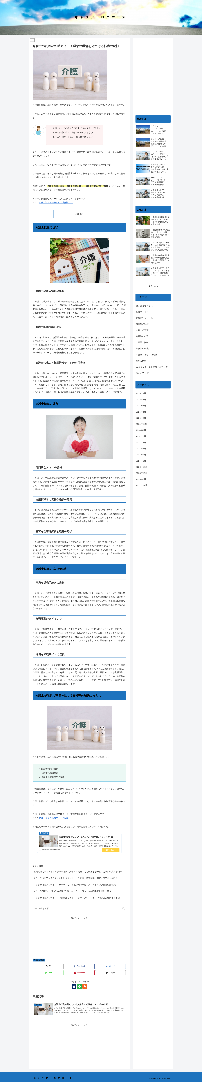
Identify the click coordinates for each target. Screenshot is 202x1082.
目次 (77, 213)
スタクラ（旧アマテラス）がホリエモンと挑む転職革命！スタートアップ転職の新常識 (75, 885)
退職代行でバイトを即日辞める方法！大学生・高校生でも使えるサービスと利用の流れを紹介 (78, 871)
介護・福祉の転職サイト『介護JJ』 (56, 202)
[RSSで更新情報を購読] (84, 986)
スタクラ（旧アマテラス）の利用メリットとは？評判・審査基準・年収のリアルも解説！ (76, 878)
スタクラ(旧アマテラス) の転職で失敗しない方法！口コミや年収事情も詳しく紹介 (72, 891)
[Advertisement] (79, 936)
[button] (123, 908)
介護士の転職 (40, 960)
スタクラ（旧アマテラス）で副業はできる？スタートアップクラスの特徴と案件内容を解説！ (78, 898)
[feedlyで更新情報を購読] (79, 986)
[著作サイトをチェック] (74, 986)
